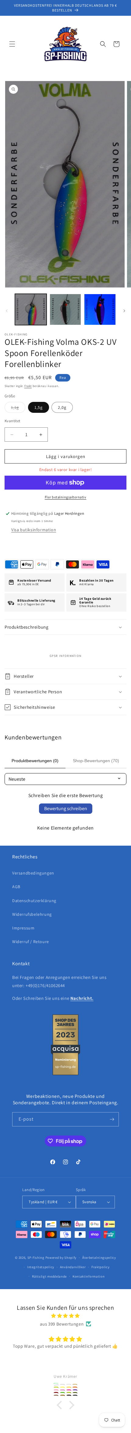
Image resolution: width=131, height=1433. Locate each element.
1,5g (38, 407)
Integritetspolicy (40, 1267)
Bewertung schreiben (65, 808)
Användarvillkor (73, 1267)
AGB (16, 886)
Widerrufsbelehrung (32, 914)
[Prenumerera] (112, 1119)
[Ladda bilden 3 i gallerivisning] (100, 309)
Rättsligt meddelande (49, 1276)
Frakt (28, 386)
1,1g (18, 408)
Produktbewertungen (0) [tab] (35, 760)
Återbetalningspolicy (99, 1257)
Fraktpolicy (100, 1267)
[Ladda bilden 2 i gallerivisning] (65, 309)
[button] (12, 44)
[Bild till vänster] (6, 311)
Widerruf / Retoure (30, 941)
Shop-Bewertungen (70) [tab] (96, 760)
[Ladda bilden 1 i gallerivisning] (31, 309)
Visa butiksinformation (33, 529)
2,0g (62, 407)
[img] (65, 1316)
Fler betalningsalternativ (66, 497)
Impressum (23, 928)
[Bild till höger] (124, 311)
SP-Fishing (35, 1257)
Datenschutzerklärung (34, 900)
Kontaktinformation (89, 1276)
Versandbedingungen (33, 873)
